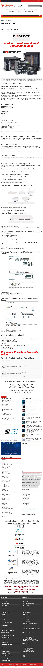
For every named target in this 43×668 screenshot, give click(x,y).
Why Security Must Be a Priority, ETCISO (33, 417)
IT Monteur (17, 666)
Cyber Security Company (33, 476)
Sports (3, 500)
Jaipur (3, 484)
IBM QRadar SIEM (26, 511)
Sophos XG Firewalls (5, 499)
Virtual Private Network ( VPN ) (7, 409)
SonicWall (3, 495)
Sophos (3, 498)
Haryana (29, 479)
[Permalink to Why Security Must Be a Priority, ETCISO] (23, 419)
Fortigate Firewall (5, 607)
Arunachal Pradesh (30, 473)
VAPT (3, 504)
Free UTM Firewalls (5, 478)
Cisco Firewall (25, 493)
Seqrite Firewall (25, 506)
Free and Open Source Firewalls (27, 516)
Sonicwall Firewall (26, 503)
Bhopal (23, 475)
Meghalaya (37, 482)
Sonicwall (30, 485)
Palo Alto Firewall (26, 495)
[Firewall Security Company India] (11, 6)
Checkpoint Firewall (26, 494)
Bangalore (38, 473)
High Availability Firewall (6, 406)
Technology (4, 503)
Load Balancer (4, 408)
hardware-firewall (5, 481)
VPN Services (4, 507)
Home (3, 20)
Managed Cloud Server (6, 646)
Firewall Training (5, 410)
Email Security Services (6, 419)
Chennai (35, 475)
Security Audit (4, 490)
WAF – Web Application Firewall (28, 603)
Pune (3, 489)
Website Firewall (5, 404)
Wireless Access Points (6, 513)
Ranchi (27, 485)
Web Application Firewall (6, 511)
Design (3, 468)
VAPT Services (4, 413)
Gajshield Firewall (26, 504)
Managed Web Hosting (6, 637)
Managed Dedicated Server (7, 644)
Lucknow (23, 482)
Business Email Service (6, 660)
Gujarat (26, 479)
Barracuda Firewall (26, 502)
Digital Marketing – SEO (6, 640)
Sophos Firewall (25, 499)
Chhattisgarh (39, 475)
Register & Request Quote (15, 11)
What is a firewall (5, 512)
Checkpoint (4, 460)
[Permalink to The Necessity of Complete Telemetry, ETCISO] (23, 436)
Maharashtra (33, 482)
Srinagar (37, 485)
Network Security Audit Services (28, 616)
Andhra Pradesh (24, 473)
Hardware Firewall (5, 480)
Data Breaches (4, 467)
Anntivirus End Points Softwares (8, 635)
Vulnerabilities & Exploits (6, 508)
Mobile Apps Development (7, 655)
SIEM (3, 493)
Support (3, 502)
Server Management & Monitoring (8, 649)
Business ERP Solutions (6, 653)
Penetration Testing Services (7, 414)
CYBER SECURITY (5, 415)
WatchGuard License (5, 509)
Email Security (4, 469)
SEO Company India (5, 666)
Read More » (3, 397)
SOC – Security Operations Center (8, 418)
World (3, 516)
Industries (3, 482)
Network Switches (5, 486)
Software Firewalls (5, 494)
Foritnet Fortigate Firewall (6, 477)
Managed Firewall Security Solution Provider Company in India (20, 664)
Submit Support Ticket (29, 11)
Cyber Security (4, 463)
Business (3, 459)
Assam (35, 473)
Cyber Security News (5, 464)
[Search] (41, 6)
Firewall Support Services (6, 400)
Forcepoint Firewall (26, 498)
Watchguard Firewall (26, 500)
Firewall (3, 472)
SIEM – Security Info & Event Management (9, 417)
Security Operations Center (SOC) (8, 491)
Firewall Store (4, 475)
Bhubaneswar (27, 475)
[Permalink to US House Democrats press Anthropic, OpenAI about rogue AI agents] (23, 407)
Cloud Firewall (4, 405)
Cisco (23, 476)
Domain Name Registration (7, 658)
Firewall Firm (3, 664)
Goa (23, 479)
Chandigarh (31, 475)
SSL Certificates (5, 642)
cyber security (27, 476)
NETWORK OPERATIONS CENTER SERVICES (31, 628)
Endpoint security (5, 471)
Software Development (6, 651)
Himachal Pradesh (33, 479)
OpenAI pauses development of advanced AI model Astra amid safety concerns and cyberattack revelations (34, 430)
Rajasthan (23, 485)
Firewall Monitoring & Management (8, 401)
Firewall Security (5, 473)
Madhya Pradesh (28, 482)
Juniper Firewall (25, 491)
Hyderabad (38, 479)
